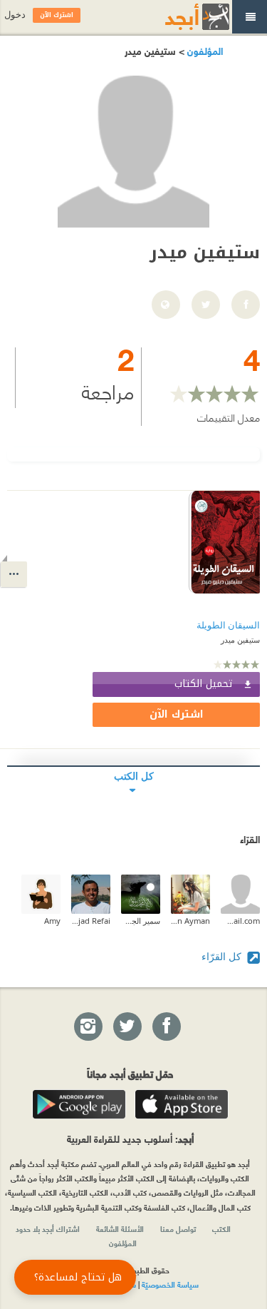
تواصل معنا (178, 1228)
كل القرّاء (222, 956)
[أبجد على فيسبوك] (166, 1027)
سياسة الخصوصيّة (170, 1284)
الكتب (221, 1228)
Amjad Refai (90, 920)
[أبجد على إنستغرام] (88, 1027)
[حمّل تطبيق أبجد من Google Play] (79, 1104)
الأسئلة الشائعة (120, 1228)
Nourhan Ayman (190, 920)
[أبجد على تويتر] (127, 1027)
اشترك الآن (177, 714)
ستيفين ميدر (240, 639)
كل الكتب (134, 776)
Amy (52, 920)
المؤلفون (203, 50)
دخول (15, 15)
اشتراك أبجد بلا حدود (48, 1228)
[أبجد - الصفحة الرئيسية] (179, 17)
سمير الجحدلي (140, 920)
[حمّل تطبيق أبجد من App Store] (182, 1104)
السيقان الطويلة (228, 625)
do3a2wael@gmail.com (240, 920)
